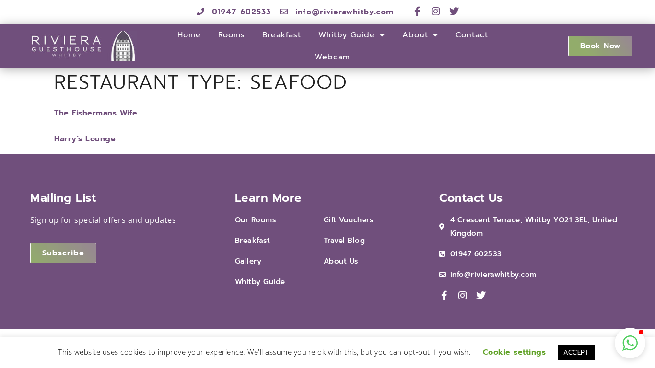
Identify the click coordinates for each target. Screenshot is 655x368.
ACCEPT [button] (576, 352)
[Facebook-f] (417, 11)
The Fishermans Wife (96, 113)
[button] (630, 343)
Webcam (332, 57)
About (415, 35)
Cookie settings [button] (514, 352)
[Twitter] (454, 11)
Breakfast (281, 35)
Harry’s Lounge (85, 139)
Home (189, 35)
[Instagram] (436, 11)
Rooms (231, 35)
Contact (472, 35)
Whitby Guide (346, 35)
